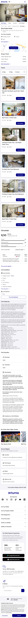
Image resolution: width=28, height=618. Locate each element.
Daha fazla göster (4, 288)
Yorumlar (15, 23)
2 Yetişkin (17, 72)
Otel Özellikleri (22, 23)
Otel (5, 26)
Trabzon (9, 26)
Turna (2, 26)
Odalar (9, 23)
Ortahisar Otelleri (15, 26)
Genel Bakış (3, 23)
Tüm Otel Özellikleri (13, 297)
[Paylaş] (25, 6)
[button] (13, 13)
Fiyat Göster (20, 98)
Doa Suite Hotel (23, 26)
